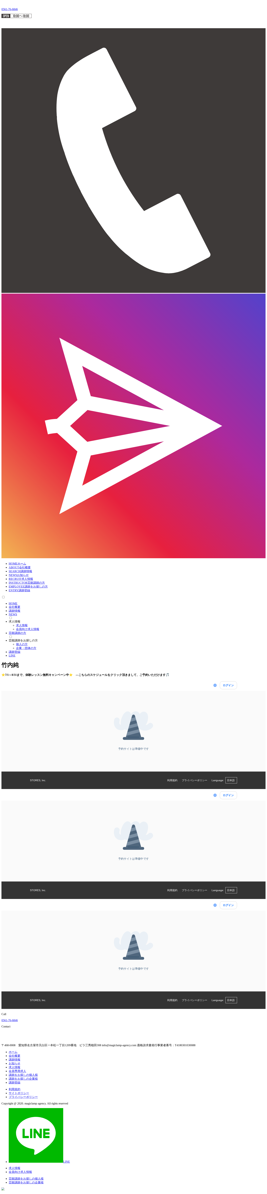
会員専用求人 (17, 1071)
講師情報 (14, 610)
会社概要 (14, 606)
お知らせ (14, 1063)
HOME (17, 563)
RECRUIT (21, 578)
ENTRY (19, 590)
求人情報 (22, 625)
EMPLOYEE (28, 586)
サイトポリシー (19, 1093)
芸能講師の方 (17, 632)
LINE (12, 655)
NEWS (19, 575)
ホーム (13, 1051)
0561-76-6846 (9, 1020)
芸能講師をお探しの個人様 (26, 1178)
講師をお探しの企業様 (23, 1078)
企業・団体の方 (26, 648)
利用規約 (14, 1089)
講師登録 (14, 651)
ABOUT (20, 567)
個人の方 (22, 644)
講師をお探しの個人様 (23, 1074)
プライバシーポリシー (23, 1096)
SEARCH (20, 571)
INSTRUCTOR (27, 582)
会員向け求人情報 (27, 629)
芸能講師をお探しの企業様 (26, 1182)
